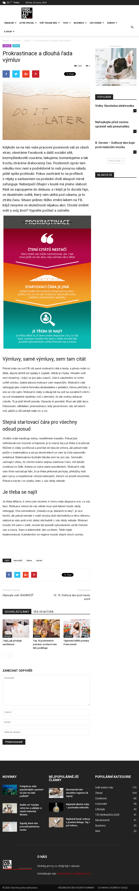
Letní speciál (26, 22)
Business (79, 22)
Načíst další (115, 160)
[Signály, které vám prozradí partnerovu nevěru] (10, 827)
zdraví (39, 560)
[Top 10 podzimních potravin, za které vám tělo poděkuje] (46, 628)
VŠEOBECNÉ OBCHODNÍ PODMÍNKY (76, 887)
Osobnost (101, 798)
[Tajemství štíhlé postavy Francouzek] (77, 628)
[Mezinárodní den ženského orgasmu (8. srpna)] (56, 793)
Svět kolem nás (48, 22)
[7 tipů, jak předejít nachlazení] (16, 628)
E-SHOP (8, 31)
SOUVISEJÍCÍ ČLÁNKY (17, 611)
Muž (97, 831)
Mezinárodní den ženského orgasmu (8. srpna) (77, 792)
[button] (132, 27)
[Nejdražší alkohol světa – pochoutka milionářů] (56, 808)
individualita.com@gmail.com (74, 873)
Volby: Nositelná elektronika (114, 106)
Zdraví (111, 22)
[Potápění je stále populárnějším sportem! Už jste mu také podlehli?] (10, 790)
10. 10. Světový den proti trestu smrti (71, 597)
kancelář (18, 560)
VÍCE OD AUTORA (43, 611)
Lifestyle (7, 45)
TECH (65, 22)
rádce (29, 560)
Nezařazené (102, 820)
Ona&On (9, 22)
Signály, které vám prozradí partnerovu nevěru (29, 826)
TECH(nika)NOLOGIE (107, 814)
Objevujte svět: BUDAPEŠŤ (18, 595)
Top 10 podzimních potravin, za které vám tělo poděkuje (45, 644)
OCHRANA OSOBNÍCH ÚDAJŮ (113, 887)
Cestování (95, 22)
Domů (6, 40)
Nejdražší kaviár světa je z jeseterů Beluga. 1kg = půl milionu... (78, 822)
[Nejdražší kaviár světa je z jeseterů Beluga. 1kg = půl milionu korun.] (56, 822)
